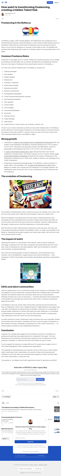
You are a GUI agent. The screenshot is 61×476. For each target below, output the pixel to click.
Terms (35, 464)
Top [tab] (3, 403)
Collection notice (42, 464)
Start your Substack (26, 468)
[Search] (58, 403)
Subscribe (49, 2)
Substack (22, 472)
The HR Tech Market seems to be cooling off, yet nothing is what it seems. (21, 409)
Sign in (57, 2)
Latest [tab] (7, 403)
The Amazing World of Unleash (11, 417)
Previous (7, 396)
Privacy (31, 464)
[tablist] (5, 403)
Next (54, 396)
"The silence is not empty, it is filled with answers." (18, 407)
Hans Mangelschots (10, 13)
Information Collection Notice (30, 447)
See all (4, 438)
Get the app (38, 468)
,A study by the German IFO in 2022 (39, 165)
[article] (30, 410)
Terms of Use (38, 445)
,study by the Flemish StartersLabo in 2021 (19, 152)
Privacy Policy (42, 447)
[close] (45, 420)
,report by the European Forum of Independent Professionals (33, 142)
